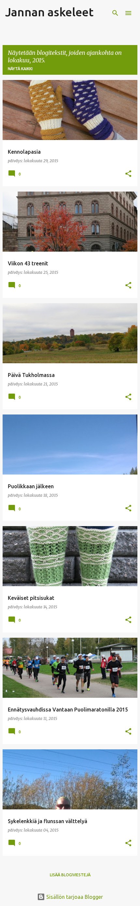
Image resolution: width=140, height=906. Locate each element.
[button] (128, 174)
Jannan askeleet (49, 12)
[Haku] (115, 13)
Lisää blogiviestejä (70, 875)
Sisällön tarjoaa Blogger (74, 897)
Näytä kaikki (20, 69)
